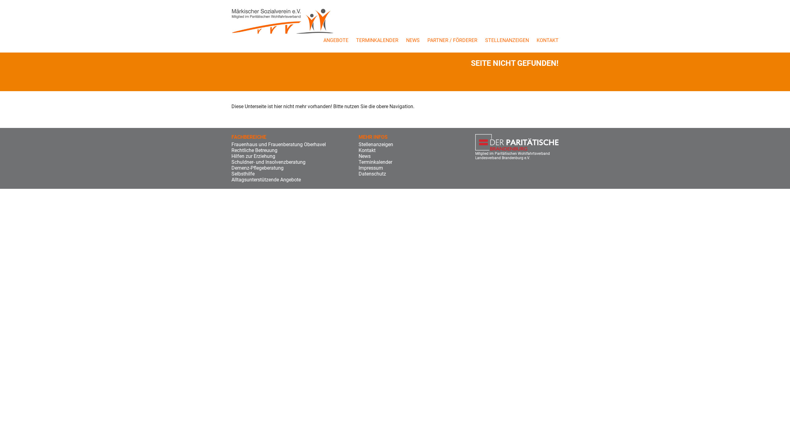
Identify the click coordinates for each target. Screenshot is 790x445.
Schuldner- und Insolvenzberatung (268, 162)
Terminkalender (377, 40)
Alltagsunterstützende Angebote (266, 180)
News (413, 40)
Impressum (371, 168)
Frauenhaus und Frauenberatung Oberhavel (278, 144)
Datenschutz (372, 174)
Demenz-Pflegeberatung (257, 168)
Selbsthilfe (243, 174)
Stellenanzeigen (507, 40)
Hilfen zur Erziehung (253, 156)
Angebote (335, 40)
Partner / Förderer (452, 40)
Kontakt (548, 40)
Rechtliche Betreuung (254, 150)
